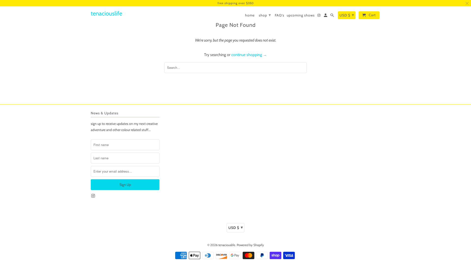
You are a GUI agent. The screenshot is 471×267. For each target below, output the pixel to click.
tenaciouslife (226, 245)
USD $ (235, 227)
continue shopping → (249, 54)
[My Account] (326, 16)
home (250, 15)
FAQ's (279, 15)
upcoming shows (301, 15)
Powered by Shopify (250, 245)
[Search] (332, 16)
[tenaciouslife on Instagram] (93, 196)
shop (265, 15)
